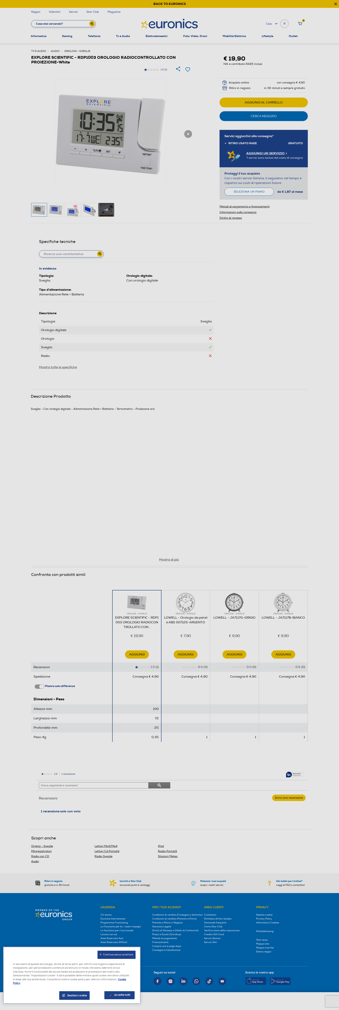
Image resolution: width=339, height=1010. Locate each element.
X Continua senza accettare (116, 954)
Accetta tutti (122, 994)
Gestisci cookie (77, 995)
